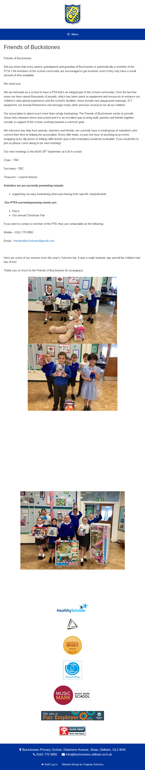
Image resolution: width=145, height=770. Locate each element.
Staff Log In (51, 764)
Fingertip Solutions (93, 764)
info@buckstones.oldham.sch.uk (89, 754)
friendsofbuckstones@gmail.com (34, 240)
